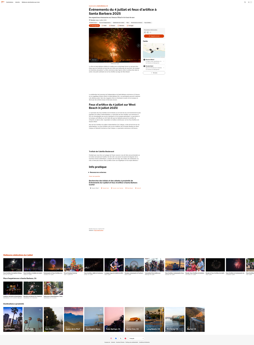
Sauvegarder (95, 25)
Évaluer (113, 25)
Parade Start (106, 188)
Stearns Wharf (95, 188)
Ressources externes (98, 172)
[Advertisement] (115, 83)
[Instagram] (111, 338)
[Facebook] (115, 338)
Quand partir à (98, 6)
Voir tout (94, 59)
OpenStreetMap (157, 57)
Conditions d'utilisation (144, 342)
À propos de (107, 342)
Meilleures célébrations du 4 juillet (18, 255)
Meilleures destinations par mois (31, 2)
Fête (127, 22)
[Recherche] (245, 2)
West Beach (130, 188)
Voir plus (155, 72)
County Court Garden (118, 188)
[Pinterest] (125, 338)
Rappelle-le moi (155, 36)
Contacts (113, 342)
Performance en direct (136, 22)
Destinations (9, 2)
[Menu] (249, 2)
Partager (131, 25)
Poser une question (94, 176)
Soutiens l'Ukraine (120, 342)
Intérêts (17, 2)
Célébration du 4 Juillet (118, 22)
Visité (104, 25)
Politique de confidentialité (131, 342)
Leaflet (151, 57)
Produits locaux (93, 22)
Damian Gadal (116, 63)
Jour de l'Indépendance (105, 22)
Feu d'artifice (147, 22)
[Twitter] (120, 338)
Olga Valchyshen (98, 230)
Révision (122, 25)
